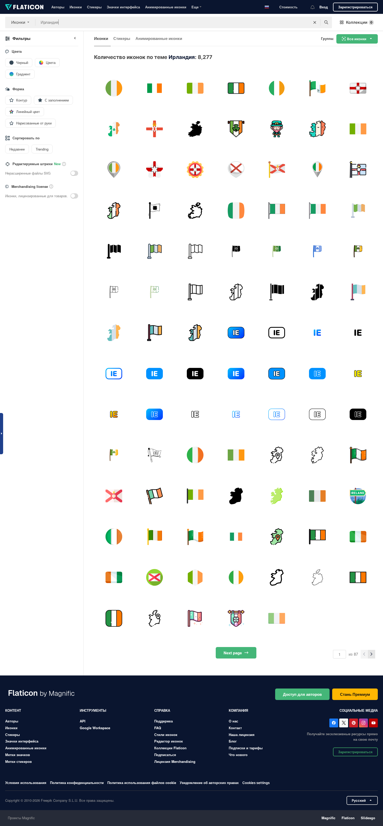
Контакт (235, 727)
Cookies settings (256, 783)
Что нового (238, 754)
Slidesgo (368, 817)
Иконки (76, 6)
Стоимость (288, 6)
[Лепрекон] (276, 128)
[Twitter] (343, 723)
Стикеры (94, 6)
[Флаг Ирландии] (358, 210)
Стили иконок (165, 734)
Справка (162, 710)
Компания (238, 710)
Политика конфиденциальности (77, 782)
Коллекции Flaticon (170, 747)
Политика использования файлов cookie (141, 782)
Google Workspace (95, 727)
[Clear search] (314, 22)
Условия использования (25, 782)
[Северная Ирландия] (358, 88)
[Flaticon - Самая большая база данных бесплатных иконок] (24, 7)
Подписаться (165, 754)
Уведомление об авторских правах (209, 782)
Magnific (328, 817)
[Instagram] (363, 723)
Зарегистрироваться (355, 6)
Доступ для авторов (302, 694)
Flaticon (348, 817)
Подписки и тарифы (246, 747)
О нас (233, 721)
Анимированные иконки (165, 6)
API (82, 721)
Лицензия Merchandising (174, 761)
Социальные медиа (358, 710)
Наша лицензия (242, 734)
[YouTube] (373, 723)
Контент (13, 710)
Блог (233, 741)
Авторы (57, 6)
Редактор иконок (168, 741)
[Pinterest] (353, 723)
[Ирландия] (113, 88)
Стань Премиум (355, 694)
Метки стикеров (18, 761)
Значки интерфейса (123, 6)
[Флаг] (276, 88)
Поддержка (163, 721)
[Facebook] (333, 723)
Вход (323, 6)
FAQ (157, 727)
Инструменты (93, 710)
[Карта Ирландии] (236, 291)
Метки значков (17, 754)
